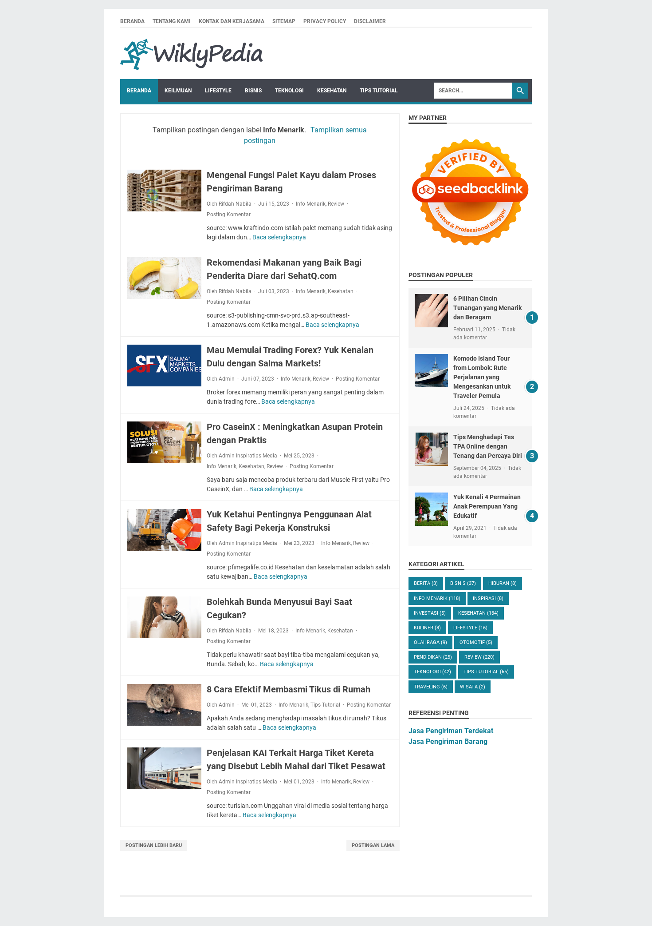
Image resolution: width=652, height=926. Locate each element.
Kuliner (427, 628)
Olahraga (430, 642)
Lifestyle (218, 90)
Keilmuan (178, 90)
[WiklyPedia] (191, 53)
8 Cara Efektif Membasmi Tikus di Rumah (288, 689)
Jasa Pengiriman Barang (447, 741)
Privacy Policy (324, 21)
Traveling (431, 687)
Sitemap (283, 21)
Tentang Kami (172, 21)
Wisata (472, 687)
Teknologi (289, 90)
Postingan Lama (373, 845)
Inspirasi (488, 598)
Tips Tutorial (379, 90)
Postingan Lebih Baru (154, 845)
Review (336, 204)
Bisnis (253, 90)
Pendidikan (433, 657)
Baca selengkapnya (279, 237)
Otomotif (476, 642)
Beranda (132, 21)
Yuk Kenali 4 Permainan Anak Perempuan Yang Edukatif (487, 506)
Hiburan (502, 583)
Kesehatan (331, 90)
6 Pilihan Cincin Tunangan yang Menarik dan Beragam (487, 308)
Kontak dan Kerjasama (231, 21)
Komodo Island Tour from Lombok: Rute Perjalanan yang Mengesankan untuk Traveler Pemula (482, 377)
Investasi (430, 613)
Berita (426, 583)
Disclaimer (370, 21)
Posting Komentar (229, 214)
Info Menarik (311, 204)
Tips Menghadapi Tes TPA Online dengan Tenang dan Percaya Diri (487, 446)
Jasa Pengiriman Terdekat (450, 731)
